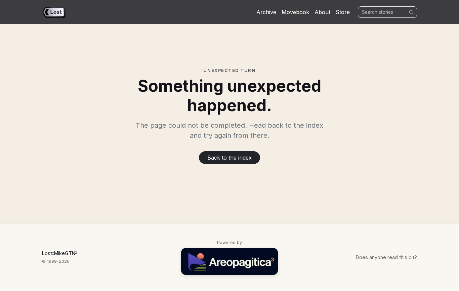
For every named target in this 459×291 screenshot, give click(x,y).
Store (343, 12)
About (322, 12)
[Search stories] (411, 12)
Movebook (295, 12)
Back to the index (229, 157)
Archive (266, 12)
